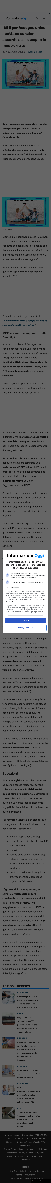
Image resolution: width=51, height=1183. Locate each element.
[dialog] (26, 591)
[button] (25, 587)
